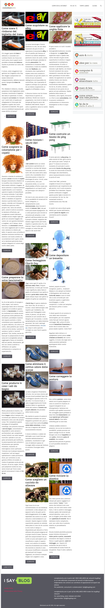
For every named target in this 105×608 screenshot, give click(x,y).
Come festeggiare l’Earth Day (35, 262)
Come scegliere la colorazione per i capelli (12, 149)
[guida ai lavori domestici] (87, 47)
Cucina (94, 6)
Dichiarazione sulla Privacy (13, 591)
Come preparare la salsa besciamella (12, 279)
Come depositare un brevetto (59, 257)
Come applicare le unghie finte (59, 28)
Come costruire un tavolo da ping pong (59, 137)
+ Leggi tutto (7, 567)
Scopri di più (11, 116)
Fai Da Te (73, 6)
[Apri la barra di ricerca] (101, 6)
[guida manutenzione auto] (87, 29)
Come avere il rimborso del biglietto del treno (12, 31)
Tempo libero (84, 6)
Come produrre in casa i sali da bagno (12, 386)
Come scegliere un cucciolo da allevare (35, 482)
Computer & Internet (59, 6)
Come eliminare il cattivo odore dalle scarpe (36, 367)
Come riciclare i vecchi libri (34, 141)
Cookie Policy (8, 588)
